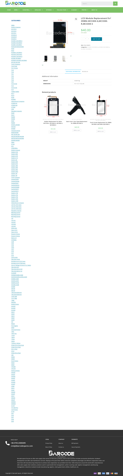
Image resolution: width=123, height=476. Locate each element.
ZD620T (13, 400)
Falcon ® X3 (14, 230)
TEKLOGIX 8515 (15, 267)
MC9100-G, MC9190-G (16, 54)
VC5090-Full (14, 103)
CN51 (12, 249)
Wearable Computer (16, 210)
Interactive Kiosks (15, 130)
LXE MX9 (13, 226)
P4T (12, 322)
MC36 (12, 97)
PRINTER (84, 10)
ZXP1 (12, 413)
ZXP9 (12, 421)
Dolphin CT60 (14, 197)
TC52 (12, 76)
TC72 (12, 86)
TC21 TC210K (14, 68)
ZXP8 (12, 419)
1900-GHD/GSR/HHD (16, 292)
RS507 (12, 121)
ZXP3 (12, 415)
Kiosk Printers (14, 361)
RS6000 (13, 123)
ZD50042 (13, 402)
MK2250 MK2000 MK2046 (17, 136)
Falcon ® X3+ (14, 232)
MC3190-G (45, 119)
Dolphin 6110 (14, 158)
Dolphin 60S (14, 160)
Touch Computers (15, 64)
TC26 (12, 72)
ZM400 (13, 357)
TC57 (12, 82)
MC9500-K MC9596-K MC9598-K (19, 60)
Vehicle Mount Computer (17, 203)
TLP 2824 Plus (14, 407)
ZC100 (12, 411)
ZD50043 (13, 404)
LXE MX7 (13, 222)
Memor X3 (13, 238)
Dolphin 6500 (14, 162)
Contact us (61, 447)
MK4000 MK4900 (15, 140)
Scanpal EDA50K (15, 181)
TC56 (12, 80)
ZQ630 (12, 320)
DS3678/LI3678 (15, 281)
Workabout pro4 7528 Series (18, 263)
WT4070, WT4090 (15, 125)
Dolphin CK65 (14, 199)
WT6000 (13, 128)
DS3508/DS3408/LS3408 (17, 275)
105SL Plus (14, 333)
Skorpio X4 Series (15, 236)
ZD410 (12, 388)
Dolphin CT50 (14, 195)
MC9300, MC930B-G (16, 58)
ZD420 (12, 390)
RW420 (13, 324)
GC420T (13, 384)
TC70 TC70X (14, 84)
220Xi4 (13, 341)
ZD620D (13, 398)
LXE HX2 (13, 220)
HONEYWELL (26, 10)
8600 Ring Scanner (15, 212)
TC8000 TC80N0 (15, 91)
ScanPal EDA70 (15, 189)
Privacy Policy (48, 443)
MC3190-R (13, 31)
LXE (12, 218)
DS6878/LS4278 (15, 283)
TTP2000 (13, 366)
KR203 (12, 363)
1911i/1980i (14, 298)
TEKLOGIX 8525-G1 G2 (16, 271)
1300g (12, 300)
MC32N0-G (61, 119)
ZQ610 (12, 316)
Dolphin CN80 (14, 201)
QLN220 (13, 306)
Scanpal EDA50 (15, 179)
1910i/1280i (14, 296)
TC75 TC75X (14, 87)
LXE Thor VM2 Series (16, 206)
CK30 (12, 246)
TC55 (12, 78)
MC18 (12, 95)
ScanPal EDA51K (15, 185)
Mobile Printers (15, 304)
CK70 (12, 251)
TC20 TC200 (14, 66)
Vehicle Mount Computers (17, 101)
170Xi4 (13, 339)
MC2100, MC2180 (15, 62)
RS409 (12, 113)
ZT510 (12, 351)
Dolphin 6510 (14, 164)
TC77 (12, 89)
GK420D (13, 372)
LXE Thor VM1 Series (16, 205)
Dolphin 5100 (14, 152)
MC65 (12, 48)
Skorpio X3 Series (15, 234)
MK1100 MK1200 (15, 134)
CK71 (12, 253)
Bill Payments (75, 443)
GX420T (13, 378)
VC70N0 (13, 107)
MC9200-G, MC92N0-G (16, 56)
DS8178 (13, 290)
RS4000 (13, 117)
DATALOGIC (38, 10)
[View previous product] (108, 18)
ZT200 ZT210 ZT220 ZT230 (17, 345)
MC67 (12, 50)
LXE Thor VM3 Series (16, 208)
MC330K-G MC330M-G (92, 47)
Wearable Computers (16, 111)
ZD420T (13, 394)
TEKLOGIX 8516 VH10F (16, 269)
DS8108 (13, 288)
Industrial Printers (15, 329)
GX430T (13, 380)
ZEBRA (16, 10)
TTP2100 (13, 368)
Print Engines (14, 326)
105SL (12, 331)
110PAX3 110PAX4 (15, 343)
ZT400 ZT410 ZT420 (16, 347)
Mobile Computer (15, 150)
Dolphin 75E (14, 175)
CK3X (12, 244)
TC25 (12, 70)
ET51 (12, 146)
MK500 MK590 (14, 132)
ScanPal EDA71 (15, 191)
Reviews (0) (85, 71)
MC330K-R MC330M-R (104, 47)
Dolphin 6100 (14, 156)
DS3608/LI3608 (15, 279)
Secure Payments (76, 447)
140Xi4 (13, 337)
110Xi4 (13, 335)
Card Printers (14, 409)
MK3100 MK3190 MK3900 (17, 138)
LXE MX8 (13, 224)
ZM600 (13, 359)
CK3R (12, 242)
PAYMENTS (75, 439)
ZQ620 (12, 318)
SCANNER (74, 10)
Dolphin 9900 (14, 167)
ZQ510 (12, 312)
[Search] (115, 4)
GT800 (12, 386)
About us (94, 10)
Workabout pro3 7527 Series (18, 261)
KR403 (12, 365)
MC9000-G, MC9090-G (16, 52)
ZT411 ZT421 (14, 349)
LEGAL (47, 439)
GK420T (13, 374)
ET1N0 (12, 144)
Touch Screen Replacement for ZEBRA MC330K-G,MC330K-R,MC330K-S (100, 123)
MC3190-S (13, 33)
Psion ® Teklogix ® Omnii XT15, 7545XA (21, 265)
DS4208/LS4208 (15, 285)
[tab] (73, 71)
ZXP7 (12, 417)
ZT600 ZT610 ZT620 (16, 353)
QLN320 (13, 308)
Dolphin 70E (14, 173)
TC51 (12, 74)
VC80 (12, 109)
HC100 (13, 406)
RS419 (12, 115)
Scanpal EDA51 (15, 183)
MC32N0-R (14, 37)
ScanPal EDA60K (15, 187)
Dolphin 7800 (14, 166)
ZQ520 (12, 314)
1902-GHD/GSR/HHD (16, 294)
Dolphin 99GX (14, 171)
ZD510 (12, 396)
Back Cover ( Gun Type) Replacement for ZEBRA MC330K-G (76, 122)
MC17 (12, 93)
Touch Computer (15, 177)
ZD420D (13, 392)
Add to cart (96, 39)
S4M (12, 355)
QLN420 (13, 310)
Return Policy (48, 447)
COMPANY (61, 439)
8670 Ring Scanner (15, 216)
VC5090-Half (14, 105)
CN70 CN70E (14, 257)
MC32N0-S (13, 39)
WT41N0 (13, 126)
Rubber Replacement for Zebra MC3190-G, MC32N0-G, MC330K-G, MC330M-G (53, 123)
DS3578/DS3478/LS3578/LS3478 (19, 277)
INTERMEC (49, 10)
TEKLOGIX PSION (61, 10)
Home (9, 10)
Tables (12, 142)
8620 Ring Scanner (15, 214)
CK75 (12, 255)
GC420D (13, 382)
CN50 (12, 247)
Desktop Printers (15, 370)
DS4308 (13, 286)
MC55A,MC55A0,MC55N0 (17, 46)
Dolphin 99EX (14, 169)
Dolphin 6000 (14, 154)
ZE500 (12, 327)
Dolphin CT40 (14, 193)
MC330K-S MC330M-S (86, 49)
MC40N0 (13, 99)
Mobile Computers (16, 27)
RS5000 (13, 119)
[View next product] (110, 18)
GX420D (13, 376)
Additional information (73, 71)
